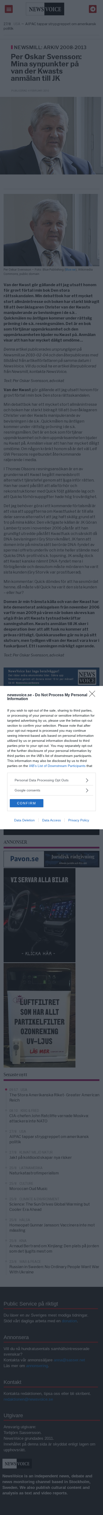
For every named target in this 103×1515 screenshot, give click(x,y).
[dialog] (51, 757)
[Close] (93, 695)
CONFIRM (26, 803)
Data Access (51, 820)
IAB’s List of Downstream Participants (57, 766)
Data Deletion (24, 820)
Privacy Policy (78, 820)
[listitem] (51, 780)
